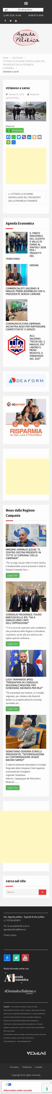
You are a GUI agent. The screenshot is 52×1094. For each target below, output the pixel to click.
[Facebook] (5, 20)
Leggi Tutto (13, 575)
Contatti (38, 1067)
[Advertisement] (26, 166)
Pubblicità (26, 1067)
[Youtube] (16, 20)
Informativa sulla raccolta (18, 1090)
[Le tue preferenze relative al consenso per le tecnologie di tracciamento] (47, 1089)
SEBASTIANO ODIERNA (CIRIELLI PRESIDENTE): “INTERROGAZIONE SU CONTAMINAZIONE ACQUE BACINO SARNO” (25, 756)
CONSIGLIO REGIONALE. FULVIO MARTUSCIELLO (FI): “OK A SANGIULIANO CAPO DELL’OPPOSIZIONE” (24, 619)
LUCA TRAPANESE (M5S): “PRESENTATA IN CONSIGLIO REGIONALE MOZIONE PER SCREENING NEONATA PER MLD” (24, 684)
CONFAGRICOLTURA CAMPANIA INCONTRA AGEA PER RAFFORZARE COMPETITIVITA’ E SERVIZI (25, 326)
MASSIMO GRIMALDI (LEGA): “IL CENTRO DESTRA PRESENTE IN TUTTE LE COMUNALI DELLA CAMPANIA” (23, 554)
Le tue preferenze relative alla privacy (29, 1084)
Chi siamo (14, 1067)
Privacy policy (10, 935)
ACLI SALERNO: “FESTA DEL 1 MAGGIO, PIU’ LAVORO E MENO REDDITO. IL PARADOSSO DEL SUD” (37, 347)
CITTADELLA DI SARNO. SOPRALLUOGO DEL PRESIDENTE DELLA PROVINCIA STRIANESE (24, 197)
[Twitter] (10, 20)
